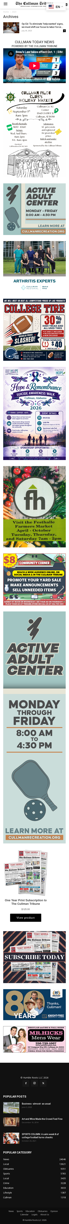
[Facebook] (26, 1083)
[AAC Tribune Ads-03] (34, 208)
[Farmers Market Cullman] (34, 506)
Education (30, 1211)
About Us (44, 1214)
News (11, 1211)
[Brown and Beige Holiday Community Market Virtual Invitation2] (34, 133)
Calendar (24, 1214)
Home (6, 11)
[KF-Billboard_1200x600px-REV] (34, 1004)
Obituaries (42, 1211)
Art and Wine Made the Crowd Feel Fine (42, 1119)
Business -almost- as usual (36, 1103)
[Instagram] (34, 1083)
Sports (20, 1211)
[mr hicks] (34, 1039)
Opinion (54, 1211)
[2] (34, 266)
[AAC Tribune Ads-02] (34, 727)
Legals (34, 1214)
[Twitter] (43, 1083)
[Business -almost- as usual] (11, 1107)
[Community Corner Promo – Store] (34, 579)
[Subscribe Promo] (34, 956)
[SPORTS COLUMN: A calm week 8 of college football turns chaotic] (11, 1138)
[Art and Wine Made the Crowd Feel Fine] (11, 1121)
